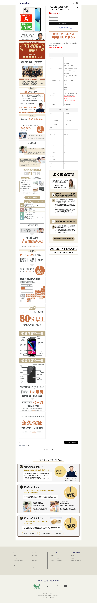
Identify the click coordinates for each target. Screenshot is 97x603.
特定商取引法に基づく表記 (76, 560)
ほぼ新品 (15, 555)
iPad (14, 567)
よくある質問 (34, 555)
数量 (50, 16)
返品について (34, 560)
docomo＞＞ (66, 87)
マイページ (34, 565)
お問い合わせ (34, 567)
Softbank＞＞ (67, 90)
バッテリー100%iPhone (18, 558)
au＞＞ (65, 89)
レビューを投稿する (71, 442)
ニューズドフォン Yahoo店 (56, 563)
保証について (34, 558)
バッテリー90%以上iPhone (18, 560)
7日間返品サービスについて (37, 563)
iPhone (15, 563)
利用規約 (72, 558)
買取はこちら (53, 555)
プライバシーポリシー (75, 563)
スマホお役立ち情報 (55, 558)
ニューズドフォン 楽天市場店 (56, 560)
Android (15, 565)
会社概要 (72, 555)
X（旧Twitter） (47, 588)
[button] (71, 3)
